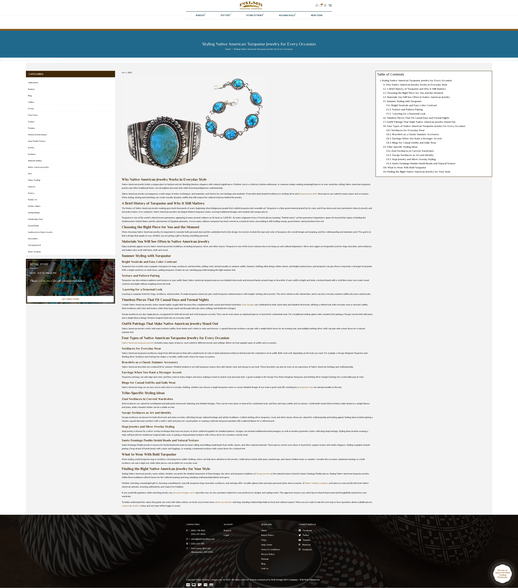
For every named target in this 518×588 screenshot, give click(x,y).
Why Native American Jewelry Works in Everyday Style (416, 84)
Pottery (225, 15)
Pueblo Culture (34, 206)
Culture (31, 102)
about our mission (223, 502)
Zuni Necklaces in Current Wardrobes (412, 150)
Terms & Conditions (270, 549)
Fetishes (31, 128)
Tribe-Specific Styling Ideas (402, 146)
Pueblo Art (32, 199)
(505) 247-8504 (198, 534)
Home (228, 49)
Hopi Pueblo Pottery (37, 141)
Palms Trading (34, 180)
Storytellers (33, 238)
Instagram (307, 549)
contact (125, 506)
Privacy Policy (268, 554)
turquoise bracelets (308, 194)
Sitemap (265, 559)
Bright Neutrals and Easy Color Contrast (414, 105)
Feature (31, 121)
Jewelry (200, 15)
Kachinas (32, 154)
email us (136, 506)
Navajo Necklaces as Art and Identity (413, 155)
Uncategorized (34, 245)
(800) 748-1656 (198, 530)
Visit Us (264, 568)
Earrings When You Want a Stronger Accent (417, 138)
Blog (30, 95)
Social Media (33, 225)
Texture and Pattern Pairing (407, 109)
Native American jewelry (38, 167)
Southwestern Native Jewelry (40, 232)
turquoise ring (306, 387)
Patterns (31, 186)
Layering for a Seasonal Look (408, 113)
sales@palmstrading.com (203, 539)
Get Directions (70, 299)
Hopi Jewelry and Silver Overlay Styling (414, 159)
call (40, 280)
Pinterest (306, 545)
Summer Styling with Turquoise (404, 101)
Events (31, 108)
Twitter (305, 535)
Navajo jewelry (263, 474)
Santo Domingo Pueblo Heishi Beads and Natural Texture (424, 163)
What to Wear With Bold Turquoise (407, 167)
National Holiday (35, 160)
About (264, 530)
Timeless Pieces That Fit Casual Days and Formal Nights (418, 117)
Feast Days (33, 115)
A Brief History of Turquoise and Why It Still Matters (416, 88)
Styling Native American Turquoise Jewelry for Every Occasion (417, 80)
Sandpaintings (34, 212)
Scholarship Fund (35, 219)
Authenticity (33, 82)
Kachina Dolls (287, 15)
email (49, 280)
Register (227, 530)
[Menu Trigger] (330, 5)
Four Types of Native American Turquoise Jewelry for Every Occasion (426, 126)
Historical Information (37, 134)
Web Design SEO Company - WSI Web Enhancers (295, 580)
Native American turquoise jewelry (138, 343)
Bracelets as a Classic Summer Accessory (415, 134)
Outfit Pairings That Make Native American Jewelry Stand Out (421, 121)
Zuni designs (248, 305)
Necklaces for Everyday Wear (408, 130)
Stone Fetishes (254, 15)
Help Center (266, 545)
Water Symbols (34, 251)
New (30, 173)
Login (226, 535)
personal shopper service (185, 493)
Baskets (31, 89)
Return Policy (267, 535)
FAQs (263, 540)
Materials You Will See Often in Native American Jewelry (418, 97)
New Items (316, 15)
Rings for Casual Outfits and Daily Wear (414, 142)
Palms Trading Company (316, 483)
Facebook (307, 530)
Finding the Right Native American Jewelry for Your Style (418, 171)
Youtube (306, 540)
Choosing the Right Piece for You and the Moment (415, 92)
